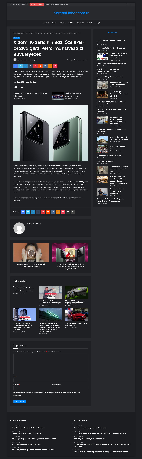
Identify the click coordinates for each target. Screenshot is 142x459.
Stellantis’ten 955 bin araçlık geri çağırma (76, 324)
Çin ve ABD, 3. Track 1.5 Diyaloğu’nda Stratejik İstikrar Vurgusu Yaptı (110, 200)
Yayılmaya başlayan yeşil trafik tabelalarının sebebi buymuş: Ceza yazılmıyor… (23, 289)
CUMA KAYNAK (22, 60)
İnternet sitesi (57, 384)
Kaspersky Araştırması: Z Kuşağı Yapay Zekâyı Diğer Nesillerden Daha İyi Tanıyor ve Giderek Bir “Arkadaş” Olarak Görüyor (50, 327)
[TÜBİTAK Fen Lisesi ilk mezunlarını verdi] (58, 96)
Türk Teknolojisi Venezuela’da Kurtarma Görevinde (119, 94)
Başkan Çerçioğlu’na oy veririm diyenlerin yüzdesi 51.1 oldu (64, 4)
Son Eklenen (112, 32)
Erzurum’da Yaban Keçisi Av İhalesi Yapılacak (119, 83)
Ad (14, 377)
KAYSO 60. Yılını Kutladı (105, 161)
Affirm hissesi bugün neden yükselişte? (111, 64)
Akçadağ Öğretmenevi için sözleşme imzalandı (119, 138)
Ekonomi (62, 23)
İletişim (97, 23)
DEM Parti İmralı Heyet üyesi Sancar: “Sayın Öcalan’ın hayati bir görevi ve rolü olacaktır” (119, 180)
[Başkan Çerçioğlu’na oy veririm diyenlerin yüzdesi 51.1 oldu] (102, 56)
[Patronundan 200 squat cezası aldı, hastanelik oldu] (102, 170)
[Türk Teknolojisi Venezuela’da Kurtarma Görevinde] (102, 94)
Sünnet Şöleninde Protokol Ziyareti (110, 156)
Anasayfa (45, 23)
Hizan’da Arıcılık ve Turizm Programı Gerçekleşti (117, 191)
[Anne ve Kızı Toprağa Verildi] (102, 149)
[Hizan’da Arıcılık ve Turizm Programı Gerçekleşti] (102, 192)
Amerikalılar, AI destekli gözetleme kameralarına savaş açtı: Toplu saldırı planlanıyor (22, 326)
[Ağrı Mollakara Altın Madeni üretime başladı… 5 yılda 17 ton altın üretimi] (102, 120)
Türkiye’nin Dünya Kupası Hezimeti (110, 77)
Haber (54, 23)
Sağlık (71, 23)
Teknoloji (80, 23)
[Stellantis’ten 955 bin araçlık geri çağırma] (76, 314)
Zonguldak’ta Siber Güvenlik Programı (111, 48)
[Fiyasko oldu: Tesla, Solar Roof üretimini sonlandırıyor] (50, 292)
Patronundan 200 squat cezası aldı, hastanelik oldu (119, 169)
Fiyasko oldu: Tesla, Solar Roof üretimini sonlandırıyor (50, 302)
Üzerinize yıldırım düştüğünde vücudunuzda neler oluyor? (108, 70)
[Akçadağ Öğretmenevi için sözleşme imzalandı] (102, 140)
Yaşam (89, 23)
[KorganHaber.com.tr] (71, 13)
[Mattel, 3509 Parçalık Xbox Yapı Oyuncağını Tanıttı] (76, 292)
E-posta (16, 384)
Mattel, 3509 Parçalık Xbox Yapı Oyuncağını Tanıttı (75, 302)
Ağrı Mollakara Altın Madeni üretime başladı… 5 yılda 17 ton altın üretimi (118, 120)
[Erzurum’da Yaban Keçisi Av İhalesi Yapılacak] (102, 85)
